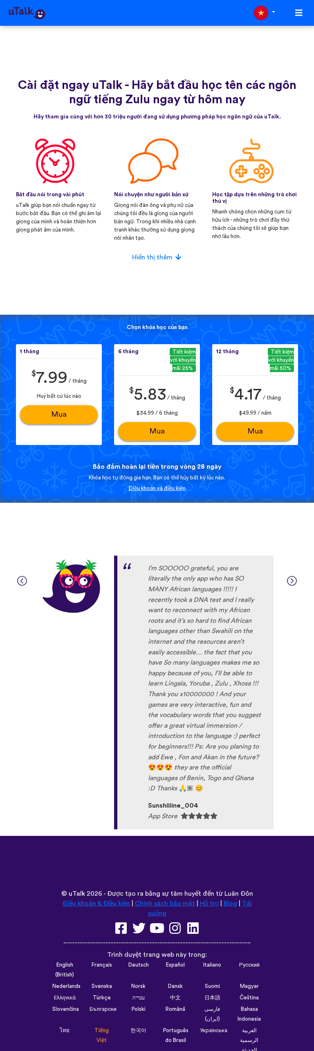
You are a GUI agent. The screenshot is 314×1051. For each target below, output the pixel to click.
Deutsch (138, 965)
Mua (59, 414)
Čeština (249, 998)
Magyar (249, 986)
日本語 (212, 998)
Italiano (212, 965)
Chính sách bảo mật (165, 903)
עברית (138, 998)
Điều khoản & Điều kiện (96, 903)
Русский (249, 965)
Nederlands (66, 986)
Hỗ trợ (209, 903)
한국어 (138, 1030)
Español (175, 965)
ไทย (65, 1030)
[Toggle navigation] (299, 13)
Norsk (138, 986)
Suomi (212, 986)
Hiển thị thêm (152, 257)
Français (102, 965)
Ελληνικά (65, 998)
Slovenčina (65, 1009)
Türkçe (102, 998)
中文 (175, 998)
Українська (213, 1030)
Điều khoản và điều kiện (157, 488)
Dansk (175, 986)
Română (175, 1009)
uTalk (77, 893)
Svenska (102, 986)
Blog (230, 903)
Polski (139, 1009)
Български (103, 1009)
